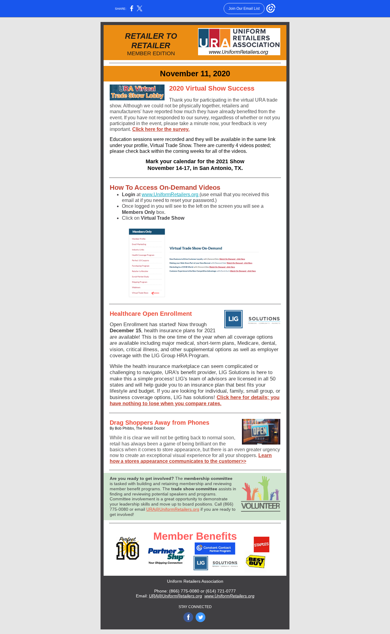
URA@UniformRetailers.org (172, 509)
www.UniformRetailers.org (171, 194)
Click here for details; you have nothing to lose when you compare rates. (194, 400)
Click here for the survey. (161, 129)
